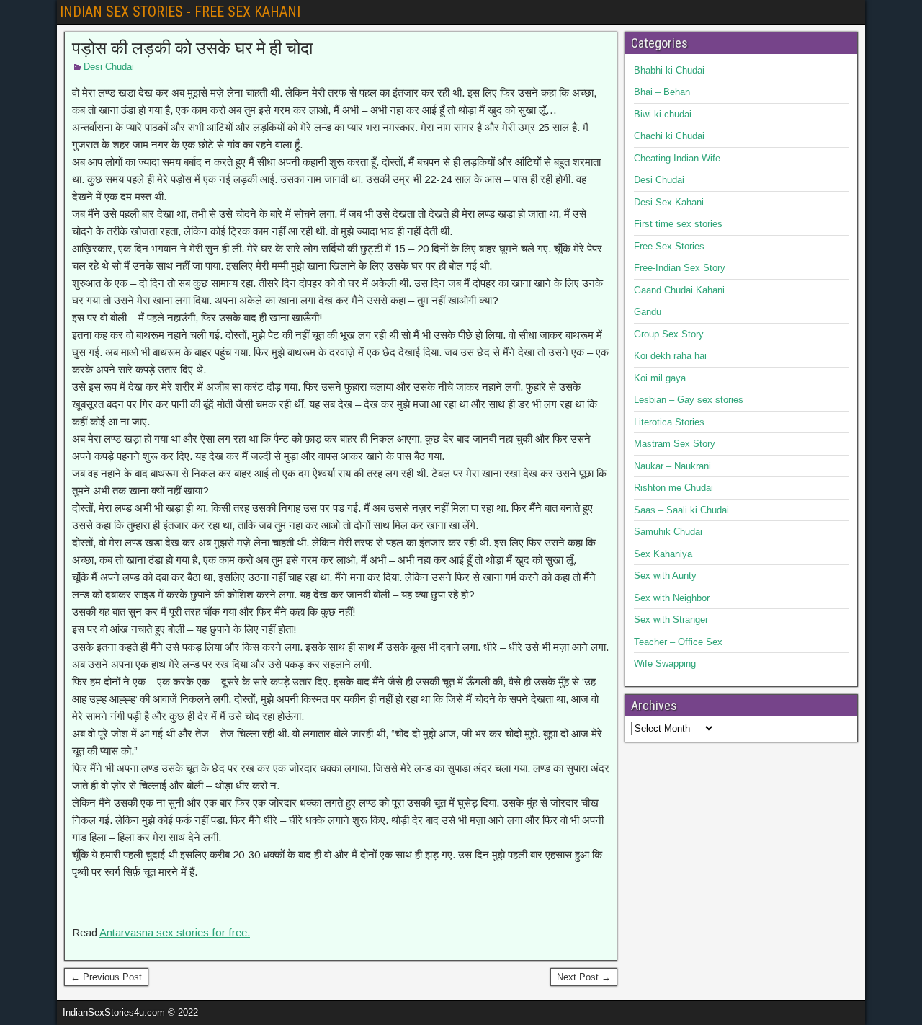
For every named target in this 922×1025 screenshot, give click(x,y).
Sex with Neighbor (672, 598)
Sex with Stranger (671, 619)
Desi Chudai (109, 66)
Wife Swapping (665, 663)
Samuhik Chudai (668, 531)
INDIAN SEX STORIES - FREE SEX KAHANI (180, 11)
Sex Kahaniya (663, 554)
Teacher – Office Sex (678, 641)
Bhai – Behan (662, 91)
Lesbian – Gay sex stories (688, 399)
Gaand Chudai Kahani (679, 290)
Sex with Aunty (665, 575)
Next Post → (584, 977)
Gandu (647, 311)
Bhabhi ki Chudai (669, 70)
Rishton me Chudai (673, 487)
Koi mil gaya (660, 378)
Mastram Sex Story (674, 443)
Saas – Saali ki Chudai (681, 510)
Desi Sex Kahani (669, 202)
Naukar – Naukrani (672, 466)
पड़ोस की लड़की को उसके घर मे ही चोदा (192, 48)
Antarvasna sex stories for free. (174, 932)
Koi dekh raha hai (670, 355)
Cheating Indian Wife (677, 158)
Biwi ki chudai (663, 114)
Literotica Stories (669, 422)
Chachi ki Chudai (669, 135)
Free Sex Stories (669, 246)
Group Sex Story (669, 334)
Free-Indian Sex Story (679, 267)
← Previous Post (106, 977)
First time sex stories (678, 223)
